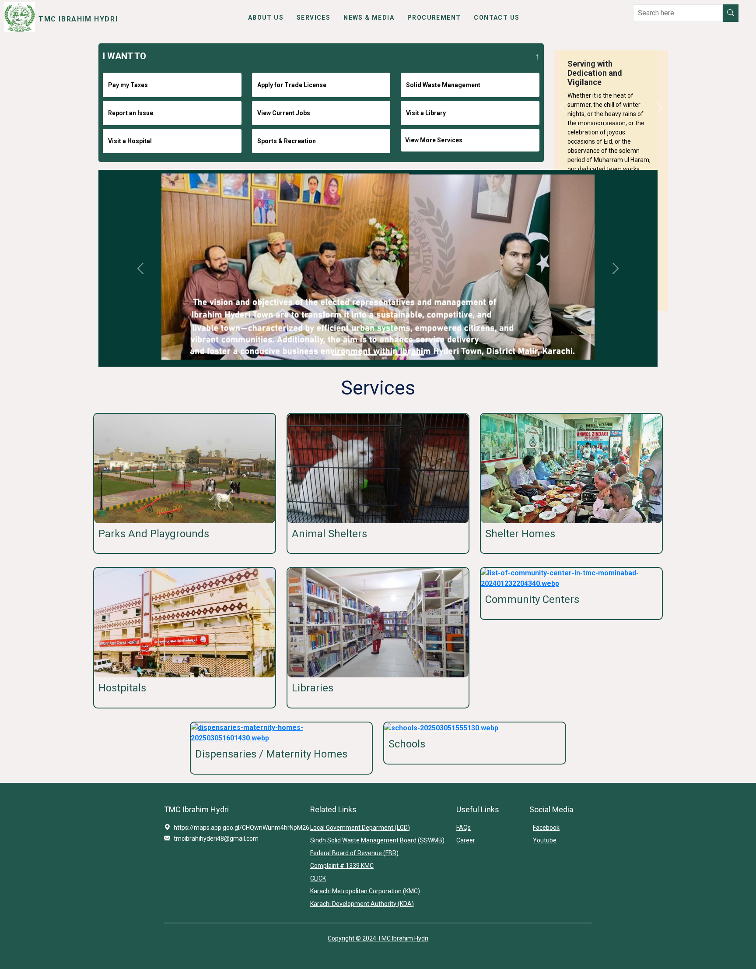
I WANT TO (124, 56)
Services (313, 17)
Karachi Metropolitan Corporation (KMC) (365, 891)
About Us (266, 17)
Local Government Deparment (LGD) (360, 827)
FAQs (463, 827)
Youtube (544, 840)
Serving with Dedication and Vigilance (594, 73)
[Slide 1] (338, 355)
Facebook (546, 827)
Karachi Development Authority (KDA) (362, 903)
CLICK (318, 878)
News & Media (368, 17)
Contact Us (496, 17)
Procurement (434, 17)
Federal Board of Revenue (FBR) (354, 852)
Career (465, 840)
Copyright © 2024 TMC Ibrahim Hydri (378, 938)
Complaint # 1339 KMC (342, 865)
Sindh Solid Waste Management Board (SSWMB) (377, 840)
